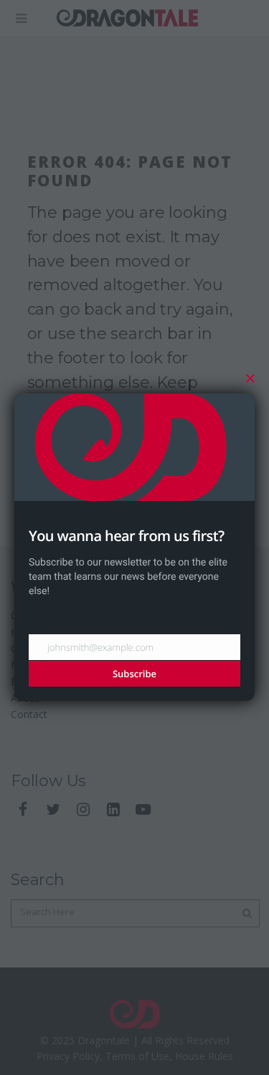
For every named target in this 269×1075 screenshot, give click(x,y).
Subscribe (134, 673)
